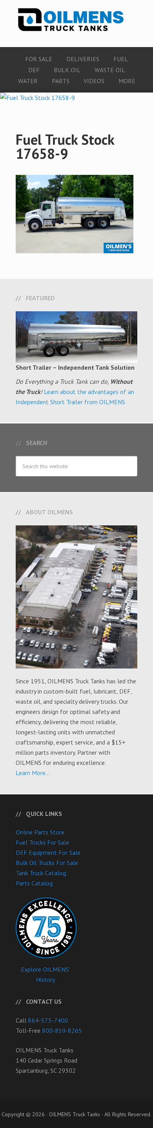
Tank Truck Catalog (41, 873)
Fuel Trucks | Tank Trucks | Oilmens (76, 19)
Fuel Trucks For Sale (42, 842)
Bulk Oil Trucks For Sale (47, 862)
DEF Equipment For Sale (48, 852)
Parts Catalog (34, 883)
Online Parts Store (40, 832)
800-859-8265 (62, 1030)
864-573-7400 (48, 1020)
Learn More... (33, 773)
